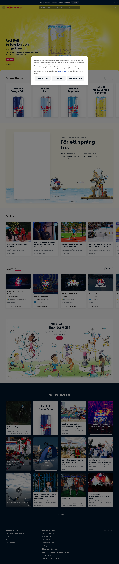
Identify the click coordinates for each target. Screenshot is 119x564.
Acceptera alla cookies (75, 78)
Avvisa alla (59, 78)
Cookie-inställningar (43, 78)
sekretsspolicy (61, 71)
